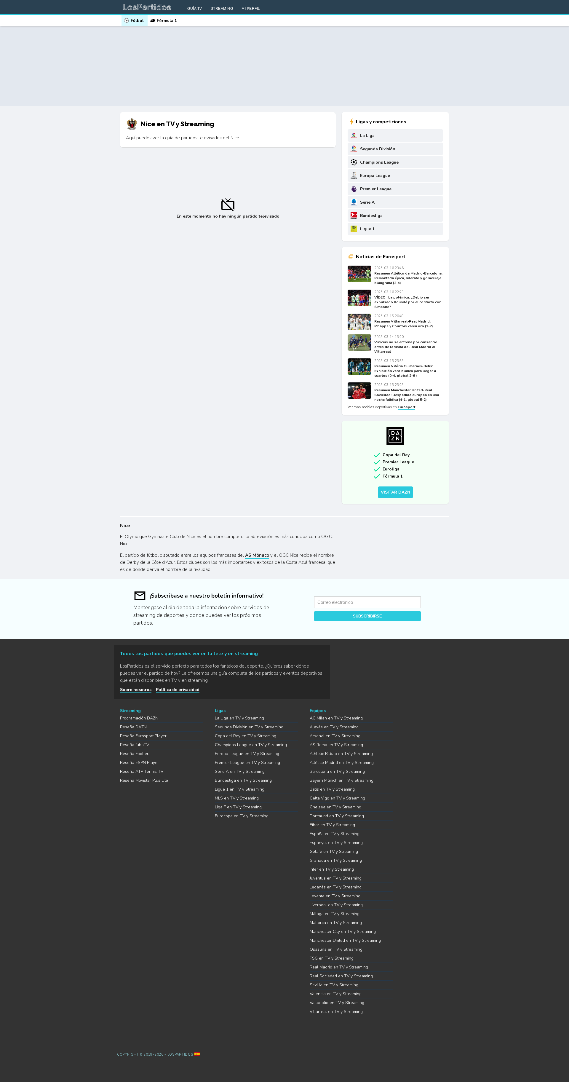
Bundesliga (371, 215)
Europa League (375, 175)
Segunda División (377, 149)
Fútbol (137, 20)
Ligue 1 (367, 229)
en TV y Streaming (239, 718)
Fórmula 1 (167, 20)
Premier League (375, 189)
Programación (139, 718)
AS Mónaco (257, 555)
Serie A (367, 202)
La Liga (367, 135)
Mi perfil (251, 9)
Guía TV (194, 9)
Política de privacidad (177, 689)
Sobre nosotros (135, 689)
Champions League (379, 162)
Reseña (133, 727)
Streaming (222, 9)
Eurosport (406, 407)
